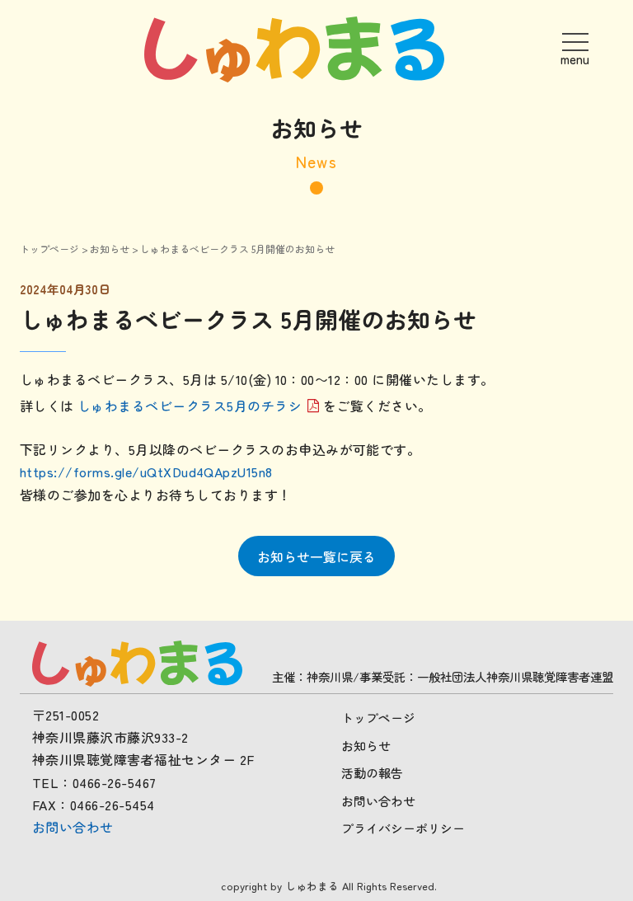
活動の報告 (372, 772)
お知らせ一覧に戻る (316, 556)
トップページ (49, 249)
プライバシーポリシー (403, 828)
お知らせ (109, 249)
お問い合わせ (73, 827)
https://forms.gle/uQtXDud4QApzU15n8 (146, 471)
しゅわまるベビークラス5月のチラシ (189, 406)
